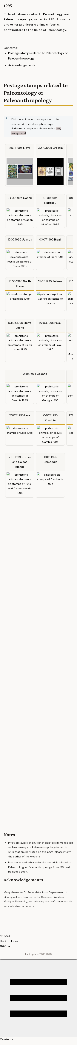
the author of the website (24, 856)
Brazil (57, 239)
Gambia (50, 420)
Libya (26, 148)
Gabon (27, 198)
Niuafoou (50, 203)
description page (42, 124)
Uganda (27, 239)
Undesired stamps (22, 128)
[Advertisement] (38, 659)
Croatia (58, 148)
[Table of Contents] (38, 998)
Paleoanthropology (18, 19)
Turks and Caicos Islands (21, 462)
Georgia (42, 373)
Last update (32, 954)
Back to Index (9, 941)
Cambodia (50, 462)
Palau (57, 323)
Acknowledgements (21, 65)
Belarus (57, 281)
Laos (27, 415)
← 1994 (5, 936)
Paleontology (53, 14)
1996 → (5, 946)
